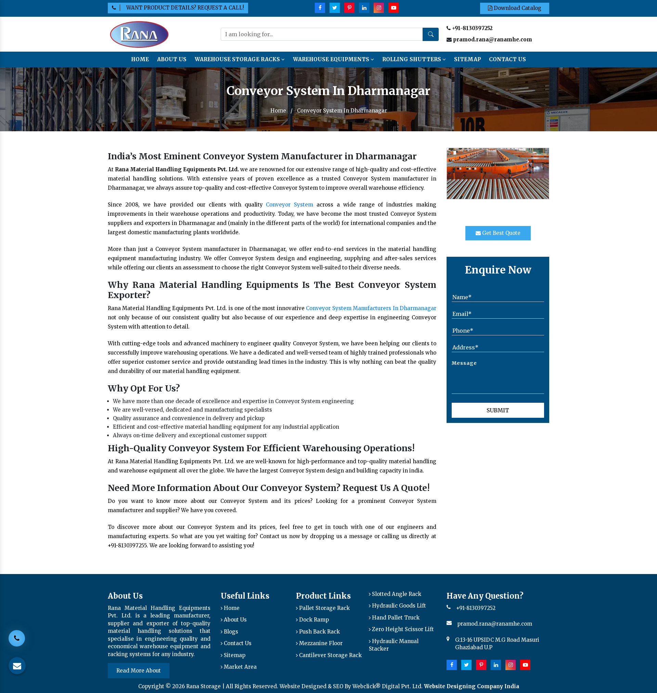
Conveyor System (289, 204)
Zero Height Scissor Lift (402, 629)
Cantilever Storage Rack (330, 655)
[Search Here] (431, 34)
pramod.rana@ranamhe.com (492, 39)
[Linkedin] (364, 7)
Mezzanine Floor (320, 643)
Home (140, 59)
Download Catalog (516, 8)
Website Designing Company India (471, 686)
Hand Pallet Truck (395, 617)
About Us (171, 59)
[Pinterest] (349, 7)
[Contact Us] (17, 639)
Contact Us (507, 59)
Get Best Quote (500, 233)
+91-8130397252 (471, 28)
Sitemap (467, 59)
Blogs (230, 631)
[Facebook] (320, 7)
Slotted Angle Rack (396, 594)
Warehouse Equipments (332, 59)
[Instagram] (379, 7)
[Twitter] (335, 7)
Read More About (138, 670)
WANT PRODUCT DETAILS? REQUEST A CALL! (185, 7)
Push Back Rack (319, 631)
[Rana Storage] (139, 33)
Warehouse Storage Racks (238, 59)
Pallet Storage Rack (324, 608)
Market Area (239, 667)
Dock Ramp (313, 619)
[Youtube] (393, 7)
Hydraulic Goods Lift (398, 605)
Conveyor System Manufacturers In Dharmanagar (371, 308)
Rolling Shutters (412, 59)
